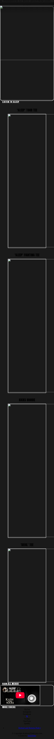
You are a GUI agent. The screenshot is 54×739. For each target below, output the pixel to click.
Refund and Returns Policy (29, 728)
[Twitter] (27, 716)
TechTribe (32, 736)
